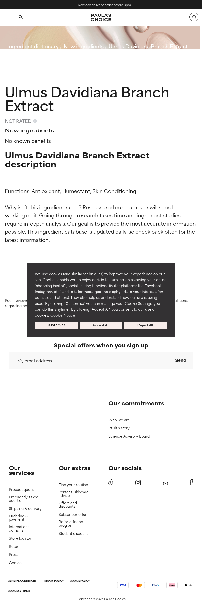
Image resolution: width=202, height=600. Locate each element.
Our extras (74, 468)
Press (13, 554)
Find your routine (73, 484)
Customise (56, 325)
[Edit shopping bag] (193, 17)
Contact (16, 563)
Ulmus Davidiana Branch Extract (148, 46)
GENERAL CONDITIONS (22, 581)
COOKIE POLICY (80, 581)
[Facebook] (191, 482)
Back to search (29, 58)
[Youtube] (165, 482)
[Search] (20, 17)
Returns (15, 546)
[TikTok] (110, 482)
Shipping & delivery (25, 508)
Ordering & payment (18, 517)
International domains (19, 528)
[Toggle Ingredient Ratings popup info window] (35, 121)
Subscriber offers (73, 514)
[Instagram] (138, 482)
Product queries (22, 489)
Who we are (119, 420)
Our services (21, 470)
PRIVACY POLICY (53, 581)
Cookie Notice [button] (62, 315)
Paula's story (119, 428)
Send (180, 360)
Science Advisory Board (129, 436)
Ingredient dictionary (33, 46)
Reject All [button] (145, 325)
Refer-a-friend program (71, 523)
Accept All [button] (100, 325)
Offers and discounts (68, 504)
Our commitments (136, 403)
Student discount (73, 533)
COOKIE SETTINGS (19, 591)
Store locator (20, 538)
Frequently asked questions (23, 498)
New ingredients (84, 46)
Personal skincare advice (74, 493)
